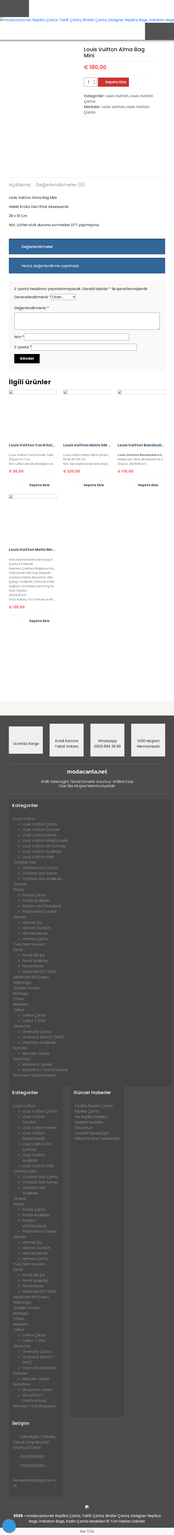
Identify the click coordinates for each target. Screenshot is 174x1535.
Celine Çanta (34, 1015)
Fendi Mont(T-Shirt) (39, 971)
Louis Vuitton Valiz (38, 857)
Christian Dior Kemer (40, 873)
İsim (19, 336)
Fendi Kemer (33, 966)
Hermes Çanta (35, 938)
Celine (18, 1009)
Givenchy (21, 1026)
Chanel (19, 884)
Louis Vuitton (116, 96)
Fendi (18, 949)
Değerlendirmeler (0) (60, 185)
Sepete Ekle (115, 82)
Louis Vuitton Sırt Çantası (44, 846)
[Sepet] (9, 1526)
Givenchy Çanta (36, 1031)
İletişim (20, 1423)
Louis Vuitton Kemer (39, 835)
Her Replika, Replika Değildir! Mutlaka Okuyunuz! (91, 1122)
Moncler (20, 1048)
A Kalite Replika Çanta (94, 1105)
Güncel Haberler (92, 1092)
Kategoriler (25, 805)
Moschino (22, 1059)
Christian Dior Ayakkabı (42, 878)
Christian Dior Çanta (40, 867)
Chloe (18, 998)
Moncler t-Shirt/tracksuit (34, 1075)
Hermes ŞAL (32, 922)
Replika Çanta (87, 1111)
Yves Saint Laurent (29, 944)
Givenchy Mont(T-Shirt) (42, 1037)
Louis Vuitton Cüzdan (41, 829)
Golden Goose (26, 988)
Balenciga (22, 982)
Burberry (20, 1004)
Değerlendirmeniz (31, 308)
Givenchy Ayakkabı (39, 1042)
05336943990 (32, 1456)
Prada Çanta (33, 895)
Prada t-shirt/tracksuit (41, 906)
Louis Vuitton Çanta (39, 824)
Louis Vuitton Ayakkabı (41, 851)
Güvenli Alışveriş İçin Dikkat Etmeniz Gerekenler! (97, 1135)
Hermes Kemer (35, 933)
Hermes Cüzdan (36, 928)
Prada (18, 889)
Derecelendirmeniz (32, 297)
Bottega (20, 993)
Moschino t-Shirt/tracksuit (45, 1069)
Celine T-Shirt (34, 1020)
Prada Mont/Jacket (39, 911)
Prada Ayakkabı (36, 900)
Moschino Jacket (37, 1064)
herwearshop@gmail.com (34, 1483)
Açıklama (20, 185)
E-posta (22, 347)
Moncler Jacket (35, 1053)
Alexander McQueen (31, 977)
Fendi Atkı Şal (33, 955)
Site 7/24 (87, 1531)
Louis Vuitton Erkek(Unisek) (45, 840)
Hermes (20, 917)
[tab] (20, 185)
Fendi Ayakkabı (35, 960)
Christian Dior (24, 862)
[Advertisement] (87, 662)
